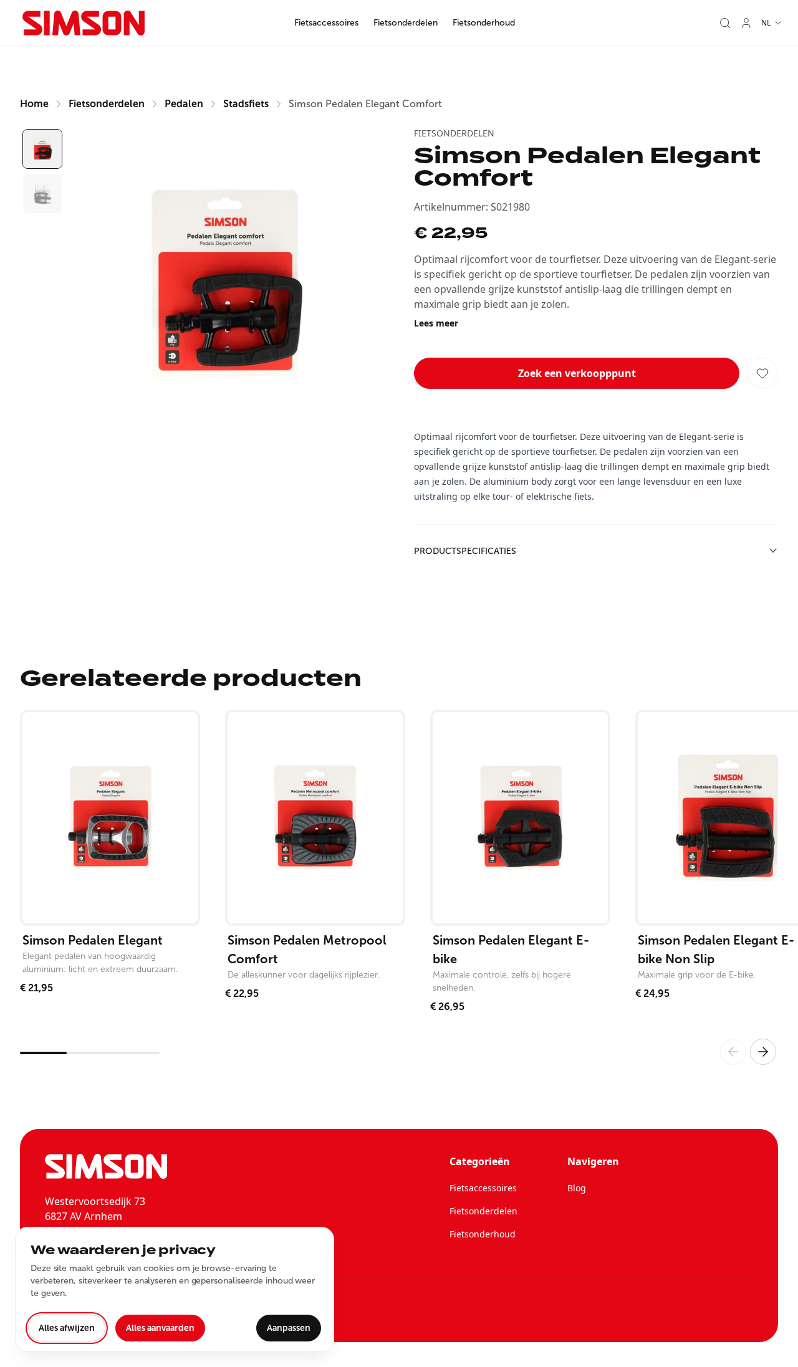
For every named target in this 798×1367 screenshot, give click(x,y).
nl (766, 22)
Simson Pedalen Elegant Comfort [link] (365, 103)
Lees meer (436, 323)
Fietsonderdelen (405, 22)
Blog (576, 1188)
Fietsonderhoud (484, 22)
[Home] (83, 23)
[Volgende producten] (763, 1051)
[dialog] (174, 1289)
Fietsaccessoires (326, 22)
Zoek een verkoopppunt (577, 373)
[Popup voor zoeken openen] (725, 23)
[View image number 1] (42, 149)
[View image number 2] (42, 194)
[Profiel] (746, 23)
